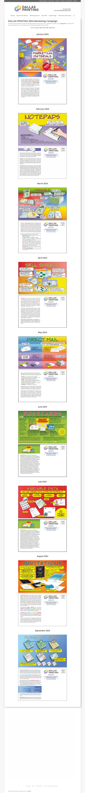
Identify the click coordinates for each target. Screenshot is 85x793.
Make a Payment (69, 1)
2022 (50, 27)
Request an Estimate (43, 1)
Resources (28, 786)
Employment (39, 786)
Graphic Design (53, 15)
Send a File (57, 1)
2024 (44, 27)
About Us (75, 1)
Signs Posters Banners (22, 15)
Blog (33, 786)
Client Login (62, 1)
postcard (63, 23)
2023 (47, 27)
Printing (13, 15)
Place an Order (51, 1)
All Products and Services (64, 15)
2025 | (41, 27)
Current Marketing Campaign (51, 786)
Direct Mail (44, 15)
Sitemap (29, 791)
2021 (53, 27)
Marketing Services (35, 15)
